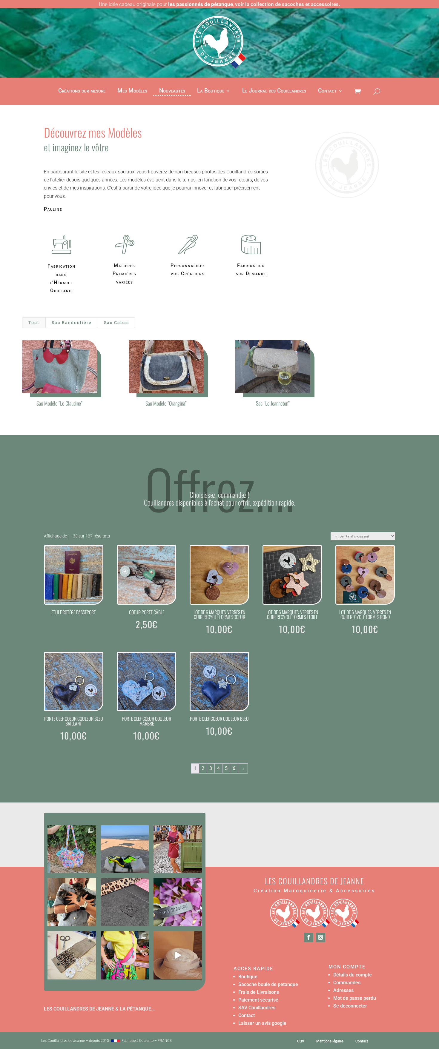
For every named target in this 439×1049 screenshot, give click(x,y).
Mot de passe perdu (354, 998)
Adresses (343, 990)
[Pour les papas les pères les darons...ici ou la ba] (178, 902)
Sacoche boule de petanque (268, 984)
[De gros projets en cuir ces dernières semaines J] (125, 902)
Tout (33, 322)
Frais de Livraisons (258, 992)
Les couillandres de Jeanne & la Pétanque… (99, 1009)
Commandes (346, 982)
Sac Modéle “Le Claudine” (59, 403)
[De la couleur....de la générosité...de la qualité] (71, 849)
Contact (327, 91)
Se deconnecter (350, 1006)
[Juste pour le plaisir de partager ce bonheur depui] (71, 902)
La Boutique (210, 91)
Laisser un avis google (262, 1023)
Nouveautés (172, 91)
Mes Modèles (132, 91)
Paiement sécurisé (258, 1000)
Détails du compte (352, 975)
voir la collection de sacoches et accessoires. (287, 4)
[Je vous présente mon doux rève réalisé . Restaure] (178, 955)
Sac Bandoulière (72, 322)
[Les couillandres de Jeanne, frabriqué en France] (115, 1041)
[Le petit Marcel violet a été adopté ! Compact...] (178, 849)
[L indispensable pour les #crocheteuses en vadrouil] (71, 955)
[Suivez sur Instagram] (320, 937)
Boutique (247, 976)
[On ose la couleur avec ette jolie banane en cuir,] (125, 955)
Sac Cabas (116, 322)
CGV (300, 1041)
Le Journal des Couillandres (274, 91)
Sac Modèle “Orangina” (166, 403)
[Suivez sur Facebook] (308, 937)
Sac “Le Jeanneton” (273, 403)
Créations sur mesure (81, 91)
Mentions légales (329, 1041)
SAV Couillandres (256, 1008)
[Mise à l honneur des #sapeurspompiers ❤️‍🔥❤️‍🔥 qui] (125, 849)
